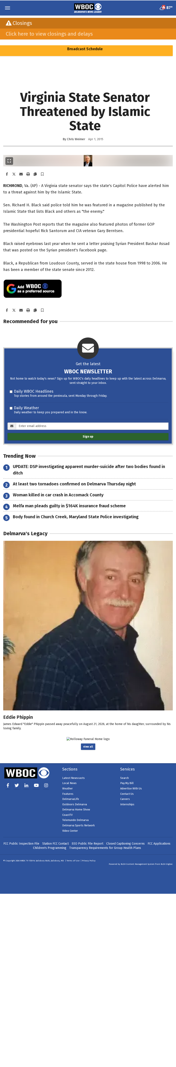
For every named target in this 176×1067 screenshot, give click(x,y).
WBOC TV (24, 860)
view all (88, 746)
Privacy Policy (89, 860)
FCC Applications (159, 843)
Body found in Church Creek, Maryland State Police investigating (75, 516)
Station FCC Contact (55, 843)
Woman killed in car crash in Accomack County (58, 494)
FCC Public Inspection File (21, 843)
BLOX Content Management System (138, 864)
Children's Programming (49, 848)
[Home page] (88, 8)
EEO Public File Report (87, 843)
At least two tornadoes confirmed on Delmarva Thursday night (74, 483)
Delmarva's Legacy (25, 533)
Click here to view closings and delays (49, 34)
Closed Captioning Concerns (125, 843)
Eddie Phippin (18, 717)
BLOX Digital (166, 864)
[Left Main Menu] (7, 8)
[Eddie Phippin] (88, 625)
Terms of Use (73, 860)
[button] (42, 174)
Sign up (88, 436)
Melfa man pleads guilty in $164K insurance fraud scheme (69, 505)
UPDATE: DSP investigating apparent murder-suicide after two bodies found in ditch (89, 470)
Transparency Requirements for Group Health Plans (105, 848)
